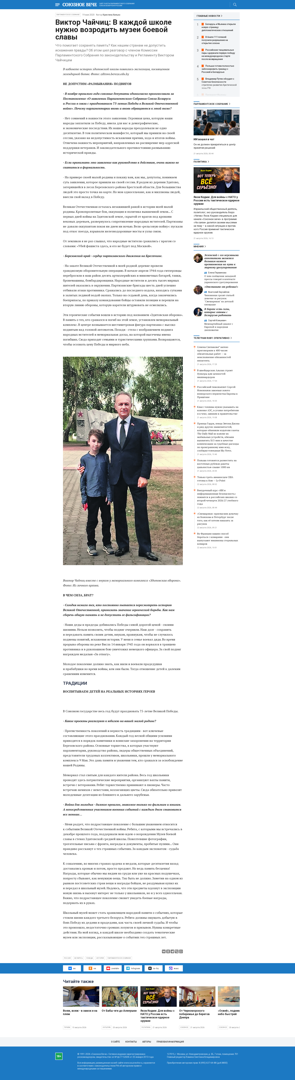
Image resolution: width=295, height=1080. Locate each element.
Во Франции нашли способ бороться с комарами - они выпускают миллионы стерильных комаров (217, 538)
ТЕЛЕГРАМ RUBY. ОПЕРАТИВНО (212, 338)
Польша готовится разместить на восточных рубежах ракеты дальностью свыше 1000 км (216, 464)
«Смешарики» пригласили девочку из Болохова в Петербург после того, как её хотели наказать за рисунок (217, 518)
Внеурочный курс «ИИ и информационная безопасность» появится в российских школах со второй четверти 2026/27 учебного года (217, 497)
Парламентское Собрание (68, 15)
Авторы (146, 1042)
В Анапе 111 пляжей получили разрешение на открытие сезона (215, 40)
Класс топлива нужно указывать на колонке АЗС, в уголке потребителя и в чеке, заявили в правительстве (218, 410)
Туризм (67, 1027)
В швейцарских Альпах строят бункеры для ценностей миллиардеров (215, 374)
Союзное (184, 1027)
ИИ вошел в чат (204, 139)
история (100, 958)
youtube (115, 968)
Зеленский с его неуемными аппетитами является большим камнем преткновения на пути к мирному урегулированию (221, 261)
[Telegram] (172, 951)
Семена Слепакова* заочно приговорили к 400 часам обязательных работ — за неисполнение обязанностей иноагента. (214, 353)
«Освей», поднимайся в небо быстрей (233, 1012)
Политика (200, 161)
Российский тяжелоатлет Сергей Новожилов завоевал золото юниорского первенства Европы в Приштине (217, 392)
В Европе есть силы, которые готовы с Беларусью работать (217, 312)
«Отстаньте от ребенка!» (221, 286)
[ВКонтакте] (164, 951)
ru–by (156, 968)
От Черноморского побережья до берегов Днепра (194, 1014)
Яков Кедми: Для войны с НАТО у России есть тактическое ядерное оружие (216, 200)
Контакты (131, 1042)
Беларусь (78, 958)
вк (74, 968)
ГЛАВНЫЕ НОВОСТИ (208, 16)
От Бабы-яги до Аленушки (119, 1010)
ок (95, 968)
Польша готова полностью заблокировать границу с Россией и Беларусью (218, 69)
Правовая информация (170, 1042)
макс (176, 968)
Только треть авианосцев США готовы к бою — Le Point (215, 478)
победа (89, 958)
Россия (67, 958)
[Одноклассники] (168, 951)
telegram (135, 968)
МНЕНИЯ (199, 246)
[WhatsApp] (181, 951)
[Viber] (177, 951)
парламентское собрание (119, 958)
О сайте (115, 1042)
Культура (107, 1027)
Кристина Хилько (111, 15)
